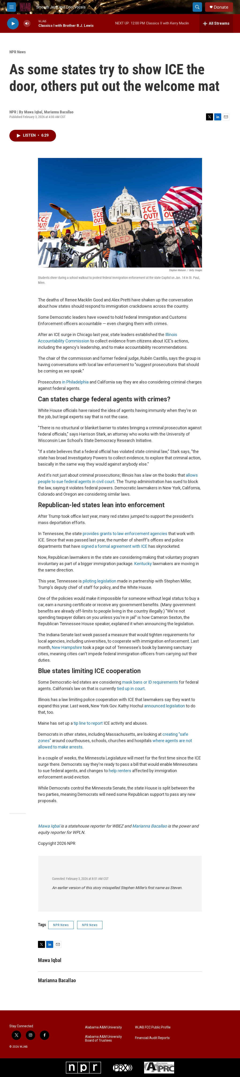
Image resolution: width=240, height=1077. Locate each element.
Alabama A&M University (103, 1027)
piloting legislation (99, 581)
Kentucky (143, 563)
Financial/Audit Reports (152, 1038)
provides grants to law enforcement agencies (125, 533)
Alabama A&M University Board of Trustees (103, 1038)
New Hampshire (67, 647)
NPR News (17, 52)
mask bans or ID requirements (150, 682)
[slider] (34, 23)
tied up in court (131, 688)
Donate (221, 7)
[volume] (27, 23)
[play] (13, 23)
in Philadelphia (75, 381)
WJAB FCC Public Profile (153, 1027)
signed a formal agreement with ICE (114, 546)
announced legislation (164, 705)
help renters (120, 770)
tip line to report (88, 723)
